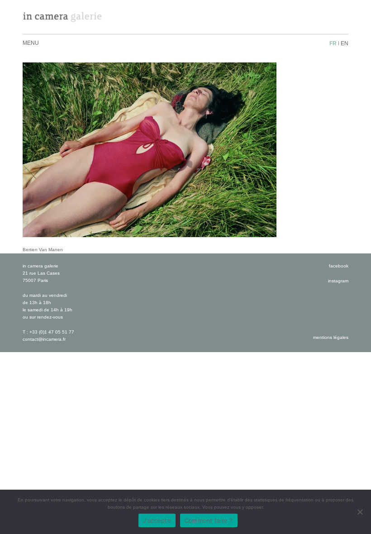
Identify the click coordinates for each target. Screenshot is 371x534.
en (344, 43)
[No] (359, 511)
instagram (338, 280)
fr (333, 43)
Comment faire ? (209, 520)
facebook (338, 265)
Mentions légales (330, 337)
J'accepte (157, 520)
